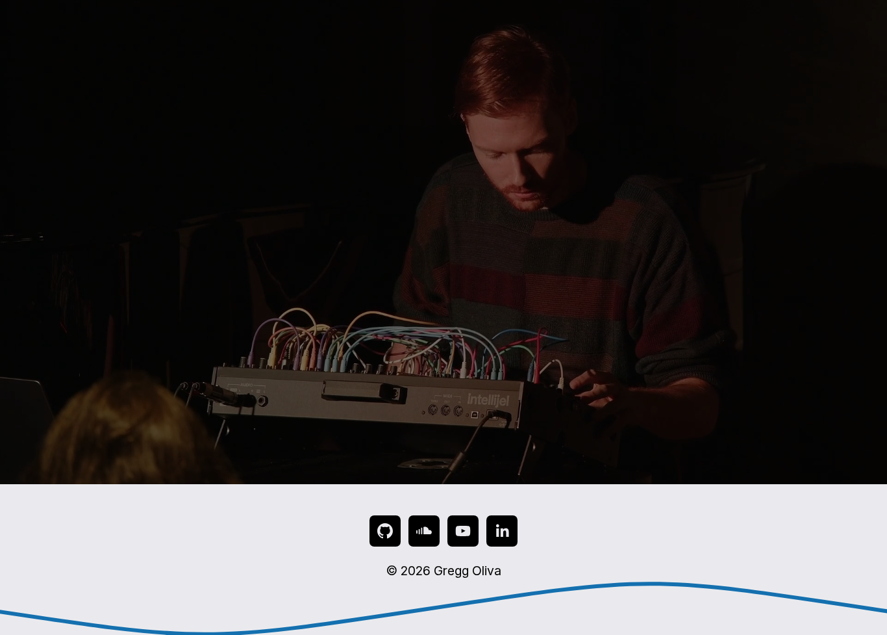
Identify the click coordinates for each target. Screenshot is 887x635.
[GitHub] (385, 531)
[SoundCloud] (424, 531)
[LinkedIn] (502, 531)
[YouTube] (463, 531)
